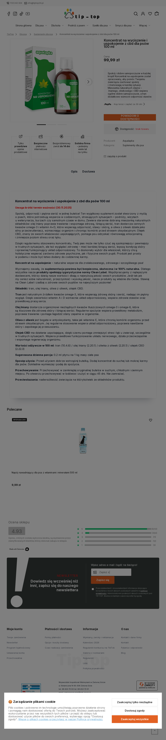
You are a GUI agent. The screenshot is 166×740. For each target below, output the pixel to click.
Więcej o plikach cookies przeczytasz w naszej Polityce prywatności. (60, 719)
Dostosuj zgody (135, 710)
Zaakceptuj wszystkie (135, 719)
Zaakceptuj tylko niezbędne (134, 702)
